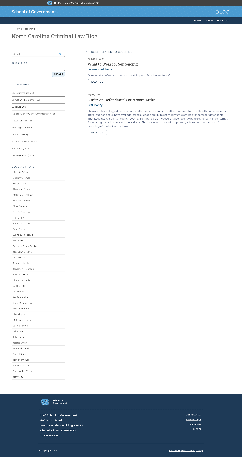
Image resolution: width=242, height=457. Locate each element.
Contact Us (195, 424)
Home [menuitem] (198, 20)
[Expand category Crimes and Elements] (63, 100)
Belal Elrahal (19, 229)
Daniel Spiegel (20, 354)
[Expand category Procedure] (63, 134)
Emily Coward (20, 183)
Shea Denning (20, 206)
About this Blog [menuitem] (217, 20)
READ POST (97, 81)
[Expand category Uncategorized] (63, 155)
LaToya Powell (20, 326)
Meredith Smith (21, 348)
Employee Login (193, 419)
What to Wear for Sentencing (113, 64)
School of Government (34, 11)
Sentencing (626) (20, 148)
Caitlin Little (19, 286)
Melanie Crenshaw (23, 195)
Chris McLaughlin (22, 303)
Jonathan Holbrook (23, 269)
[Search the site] (59, 54)
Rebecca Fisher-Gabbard (26, 246)
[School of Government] (54, 401)
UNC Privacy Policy (193, 450)
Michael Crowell (21, 200)
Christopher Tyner (22, 371)
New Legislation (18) (22, 127)
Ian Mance (18, 291)
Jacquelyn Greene (22, 252)
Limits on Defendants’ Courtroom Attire (121, 100)
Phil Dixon (18, 218)
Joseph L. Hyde (20, 274)
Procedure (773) (20, 134)
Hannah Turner (21, 365)
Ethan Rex (18, 331)
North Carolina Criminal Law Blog (54, 36)
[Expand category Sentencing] (63, 148)
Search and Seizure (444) (25, 141)
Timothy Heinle (21, 263)
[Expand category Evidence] (63, 107)
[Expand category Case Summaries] (63, 93)
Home (18, 29)
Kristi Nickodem (21, 309)
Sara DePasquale (22, 212)
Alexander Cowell (22, 189)
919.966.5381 (51, 435)
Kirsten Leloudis (21, 280)
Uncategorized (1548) (23, 155)
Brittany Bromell (21, 178)
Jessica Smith (20, 343)
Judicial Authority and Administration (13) (33, 114)
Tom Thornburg (21, 360)
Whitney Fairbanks (23, 235)
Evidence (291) (19, 107)
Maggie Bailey (20, 172)
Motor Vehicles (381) (22, 121)
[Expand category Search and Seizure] (63, 141)
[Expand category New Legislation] (63, 127)
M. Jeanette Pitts (22, 320)
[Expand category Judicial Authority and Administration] (63, 113)
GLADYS (197, 429)
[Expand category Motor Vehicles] (63, 120)
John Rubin (19, 337)
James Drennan (21, 223)
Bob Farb (18, 240)
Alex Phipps (19, 314)
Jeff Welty (95, 105)
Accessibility (175, 450)
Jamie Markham (100, 69)
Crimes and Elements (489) (26, 100)
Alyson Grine (19, 257)
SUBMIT (58, 74)
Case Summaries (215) (23, 93)
